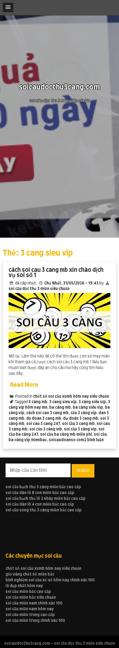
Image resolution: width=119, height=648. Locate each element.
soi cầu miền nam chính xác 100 (34, 603)
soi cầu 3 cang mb (78, 424)
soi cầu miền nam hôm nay (30, 609)
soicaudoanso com (66, 440)
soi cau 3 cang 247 (43, 424)
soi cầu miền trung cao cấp (30, 615)
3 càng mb (38, 402)
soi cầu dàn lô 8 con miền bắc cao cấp (40, 493)
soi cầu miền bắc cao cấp (28, 592)
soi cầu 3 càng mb (45, 429)
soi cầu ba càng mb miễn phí (66, 434)
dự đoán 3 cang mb (80, 419)
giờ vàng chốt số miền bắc (30, 574)
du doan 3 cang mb (43, 419)
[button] (8, 7)
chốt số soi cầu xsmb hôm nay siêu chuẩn (71, 396)
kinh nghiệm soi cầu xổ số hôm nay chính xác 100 (50, 580)
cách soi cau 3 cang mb (47, 413)
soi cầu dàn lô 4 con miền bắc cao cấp (40, 504)
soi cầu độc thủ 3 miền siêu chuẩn (39, 289)
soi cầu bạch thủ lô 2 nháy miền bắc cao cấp (46, 499)
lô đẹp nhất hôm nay (24, 586)
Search (83, 470)
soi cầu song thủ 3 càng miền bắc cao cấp (44, 510)
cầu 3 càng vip (84, 413)
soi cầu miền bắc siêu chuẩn (31, 598)
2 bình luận (94, 440)
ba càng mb (60, 408)
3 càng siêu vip (92, 402)
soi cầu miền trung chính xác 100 (35, 621)
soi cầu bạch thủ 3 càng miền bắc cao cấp (43, 487)
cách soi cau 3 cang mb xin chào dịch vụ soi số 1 (56, 272)
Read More (24, 385)
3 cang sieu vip (63, 402)
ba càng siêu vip (88, 408)
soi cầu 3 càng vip (80, 429)
